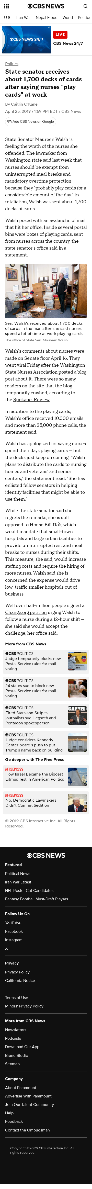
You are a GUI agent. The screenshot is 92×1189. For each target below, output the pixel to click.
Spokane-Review (31, 400)
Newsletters (15, 1030)
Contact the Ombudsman (27, 1130)
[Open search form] (85, 6)
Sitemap (12, 1064)
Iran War (23, 17)
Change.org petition (26, 612)
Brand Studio (16, 1055)
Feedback (14, 1121)
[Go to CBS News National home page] (46, 6)
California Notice (20, 981)
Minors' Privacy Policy (24, 1006)
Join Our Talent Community (29, 1105)
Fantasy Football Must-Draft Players (36, 899)
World (68, 17)
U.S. (7, 17)
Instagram (13, 940)
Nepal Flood (46, 17)
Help (9, 1113)
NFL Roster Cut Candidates (29, 891)
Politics (84, 17)
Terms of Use (16, 998)
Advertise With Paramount (28, 1096)
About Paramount (20, 1088)
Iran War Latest (18, 882)
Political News (17, 874)
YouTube (12, 923)
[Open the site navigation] (16, 6)
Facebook (14, 931)
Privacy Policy (17, 972)
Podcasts (13, 1038)
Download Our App (22, 1047)
